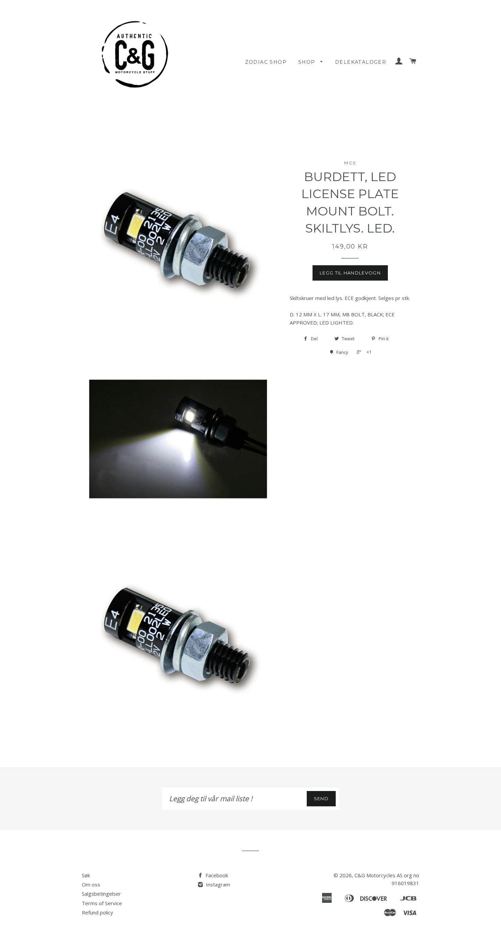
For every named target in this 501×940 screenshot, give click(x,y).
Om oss (91, 884)
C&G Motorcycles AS (378, 875)
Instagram (217, 884)
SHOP (307, 62)
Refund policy (97, 912)
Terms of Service (102, 903)
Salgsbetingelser (101, 893)
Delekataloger (360, 62)
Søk (86, 875)
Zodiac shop (266, 62)
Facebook (216, 875)
